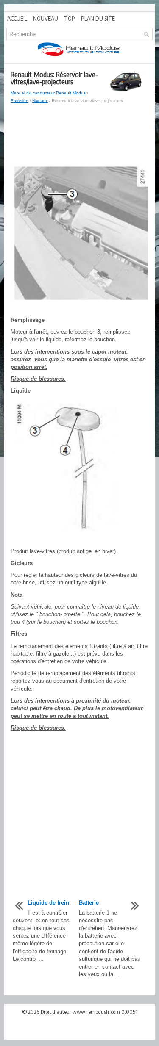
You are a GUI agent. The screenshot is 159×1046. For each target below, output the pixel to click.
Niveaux (40, 100)
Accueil (17, 18)
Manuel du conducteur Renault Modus (48, 93)
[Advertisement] (79, 134)
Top (69, 18)
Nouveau (45, 18)
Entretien (19, 100)
